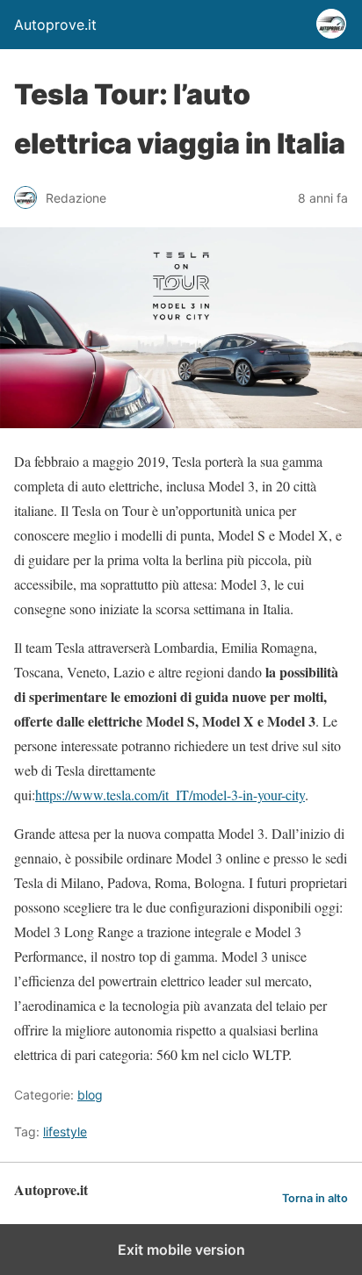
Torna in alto (315, 1198)
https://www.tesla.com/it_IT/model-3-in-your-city (170, 794)
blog (90, 1094)
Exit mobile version (181, 1249)
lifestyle (65, 1131)
